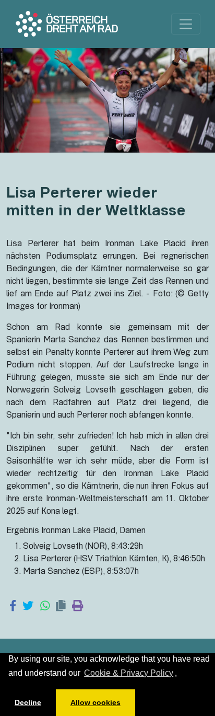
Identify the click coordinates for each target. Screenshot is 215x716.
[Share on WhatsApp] (45, 606)
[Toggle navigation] (185, 24)
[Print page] (77, 606)
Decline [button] (28, 702)
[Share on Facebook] (12, 606)
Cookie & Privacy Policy (128, 672)
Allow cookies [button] (95, 702)
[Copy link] (61, 606)
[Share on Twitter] (28, 606)
